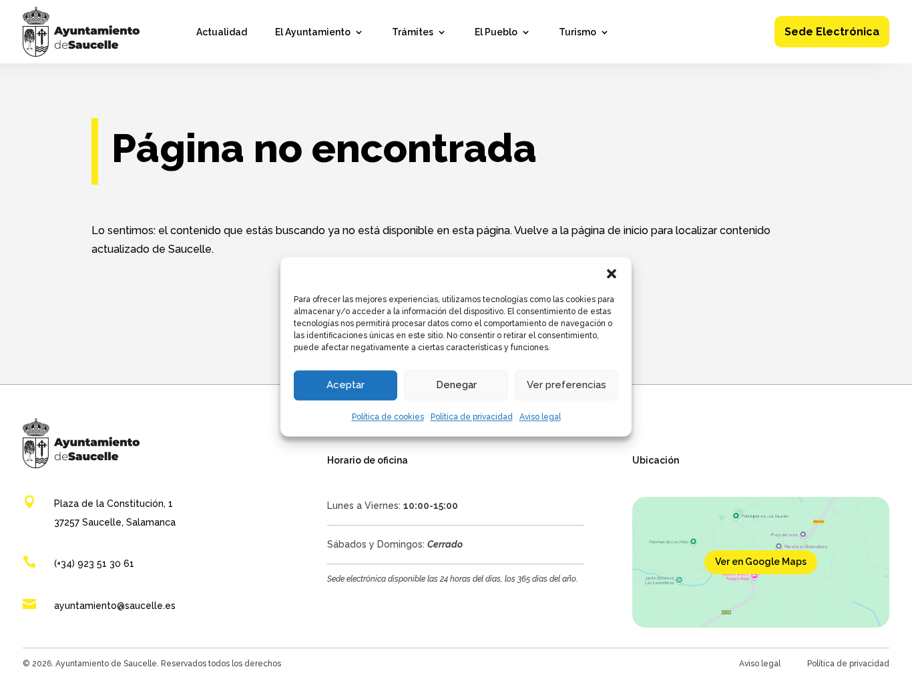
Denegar (456, 385)
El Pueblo (496, 32)
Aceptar (345, 385)
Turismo (577, 32)
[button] (611, 273)
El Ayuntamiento (313, 32)
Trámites (412, 32)
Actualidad (221, 32)
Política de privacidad (472, 417)
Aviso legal (540, 417)
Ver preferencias (566, 385)
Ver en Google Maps (761, 561)
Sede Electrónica (831, 31)
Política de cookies (388, 417)
